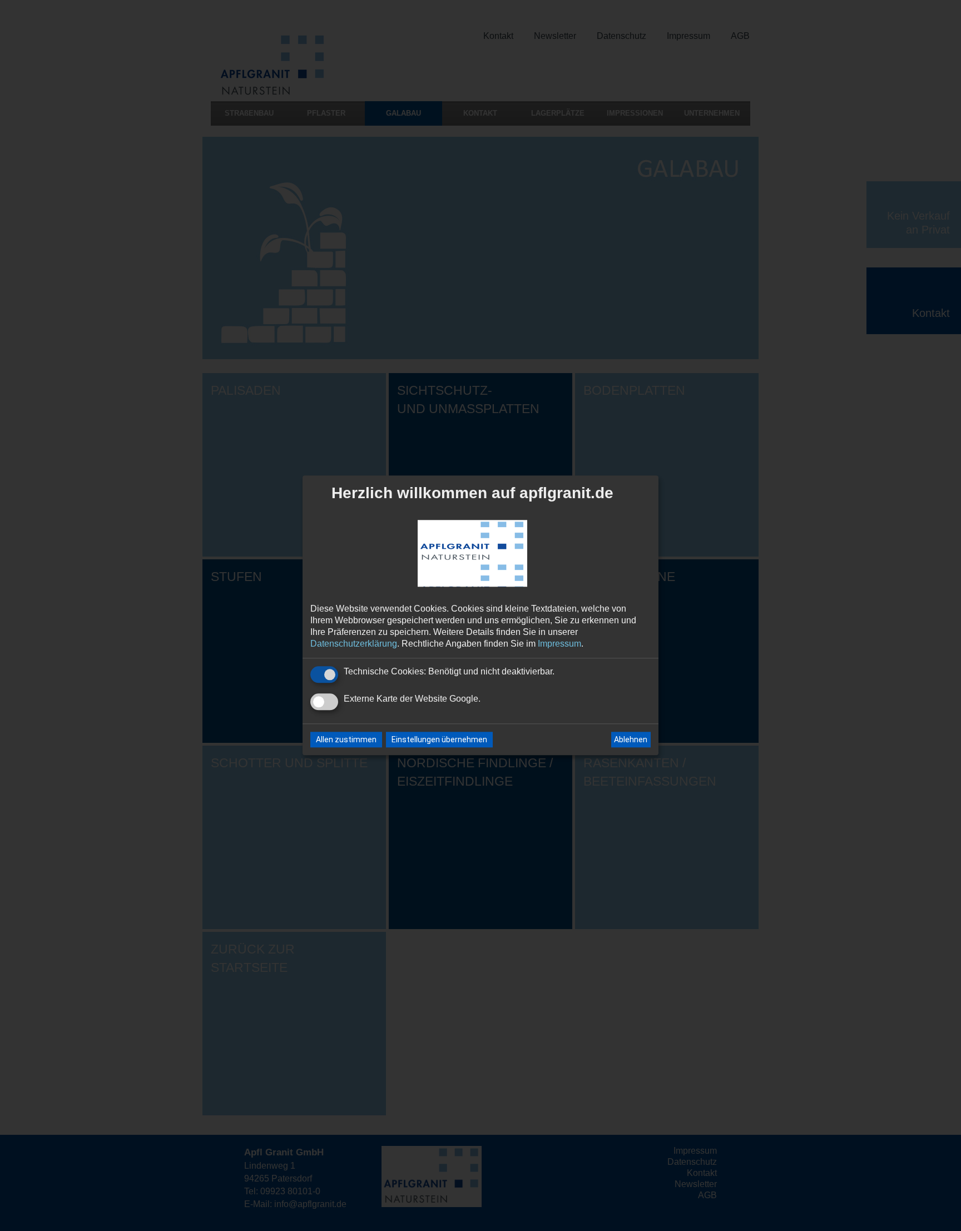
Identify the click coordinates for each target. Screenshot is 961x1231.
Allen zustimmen (346, 740)
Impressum (559, 643)
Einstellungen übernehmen (439, 740)
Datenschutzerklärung (353, 643)
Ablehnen (630, 739)
